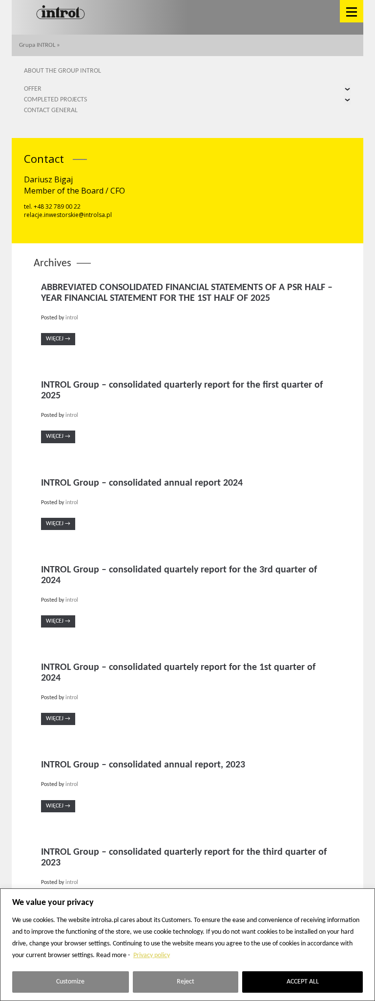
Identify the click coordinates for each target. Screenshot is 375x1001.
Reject (185, 981)
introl (71, 318)
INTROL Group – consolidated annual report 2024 (142, 483)
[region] (187, 944)
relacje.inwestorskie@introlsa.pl (68, 215)
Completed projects (55, 99)
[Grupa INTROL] (60, 12)
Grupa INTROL (37, 45)
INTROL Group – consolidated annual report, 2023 (143, 765)
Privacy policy (151, 955)
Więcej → (58, 339)
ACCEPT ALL (303, 981)
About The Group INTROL (62, 71)
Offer (33, 89)
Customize (70, 981)
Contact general (51, 110)
